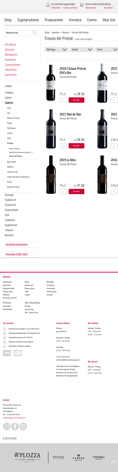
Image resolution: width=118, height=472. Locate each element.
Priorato (10, 143)
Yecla (9, 138)
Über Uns (108, 20)
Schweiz (9, 92)
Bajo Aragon (11, 162)
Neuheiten (10, 59)
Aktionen (9, 49)
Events (92, 20)
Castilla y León (12, 172)
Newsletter (51, 288)
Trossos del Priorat (15, 156)
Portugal (9, 194)
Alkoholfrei (11, 69)
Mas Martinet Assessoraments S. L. (21, 152)
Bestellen (108, 7)
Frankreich (10, 199)
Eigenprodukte (28, 20)
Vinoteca (75, 20)
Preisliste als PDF (10, 298)
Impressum (29, 285)
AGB (26, 292)
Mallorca (10, 167)
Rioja (9, 108)
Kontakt (50, 295)
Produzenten (54, 20)
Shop (8, 20)
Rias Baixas (11, 128)
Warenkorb (91, 7)
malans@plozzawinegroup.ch (14, 418)
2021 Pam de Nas (70, 114)
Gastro (27, 295)
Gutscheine (11, 74)
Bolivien (9, 235)
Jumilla (9, 133)
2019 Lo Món (68, 160)
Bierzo (9, 182)
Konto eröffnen (70, 7)
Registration (7, 309)
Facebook (50, 285)
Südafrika (10, 220)
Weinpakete (11, 54)
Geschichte (29, 309)
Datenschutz (30, 288)
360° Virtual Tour (31, 313)
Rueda (9, 123)
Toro (8, 113)
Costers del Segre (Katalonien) (18, 177)
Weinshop (7, 285)
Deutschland (11, 210)
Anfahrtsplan (52, 292)
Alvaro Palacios (14, 149)
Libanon (9, 230)
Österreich (10, 205)
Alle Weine (10, 44)
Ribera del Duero (13, 118)
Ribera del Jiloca (13, 187)
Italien (8, 97)
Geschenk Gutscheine (17, 244)
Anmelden (55, 7)
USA (7, 215)
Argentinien (11, 225)
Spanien (9, 102)
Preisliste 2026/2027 (17, 254)
